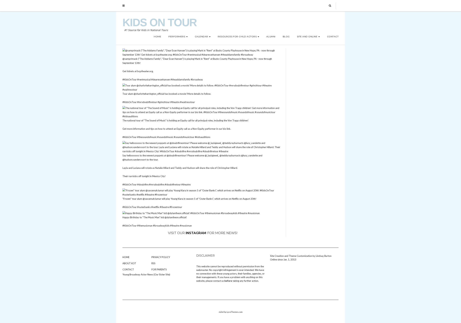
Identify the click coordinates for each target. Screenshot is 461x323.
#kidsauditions (202, 137)
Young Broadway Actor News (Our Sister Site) (146, 274)
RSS (153, 263)
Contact (128, 269)
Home (125, 257)
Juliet (221, 312)
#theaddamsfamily (180, 79)
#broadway (197, 79)
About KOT (129, 263)
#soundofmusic (165, 137)
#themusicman (145, 225)
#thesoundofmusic (147, 137)
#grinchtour (164, 102)
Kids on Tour (159, 22)
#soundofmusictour (184, 137)
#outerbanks (144, 207)
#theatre (175, 102)
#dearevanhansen (160, 79)
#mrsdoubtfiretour (147, 102)
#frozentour (175, 207)
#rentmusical (144, 79)
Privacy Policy (160, 257)
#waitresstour (187, 102)
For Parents (159, 269)
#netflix (155, 207)
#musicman (186, 225)
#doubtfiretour (173, 184)
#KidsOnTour (129, 79)
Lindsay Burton (324, 255)
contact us (218, 280)
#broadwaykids (161, 225)
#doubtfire (143, 184)
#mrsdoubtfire (156, 184)
